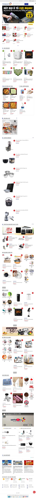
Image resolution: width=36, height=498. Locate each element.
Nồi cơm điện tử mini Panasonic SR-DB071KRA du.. (29, 447)
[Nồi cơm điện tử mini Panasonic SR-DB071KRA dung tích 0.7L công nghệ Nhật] (30, 443)
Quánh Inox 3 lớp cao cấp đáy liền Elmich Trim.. (9, 435)
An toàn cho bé (4, 360)
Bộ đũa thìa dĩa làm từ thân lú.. (17, 405)
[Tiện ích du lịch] (4, 341)
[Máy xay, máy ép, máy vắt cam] (9, 294)
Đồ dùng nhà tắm (26, 260)
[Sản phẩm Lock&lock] (26, 402)
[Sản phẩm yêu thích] (31, 379)
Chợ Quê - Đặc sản (26, 398)
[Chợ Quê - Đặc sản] (26, 394)
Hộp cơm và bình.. (26, 282)
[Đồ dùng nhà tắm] (26, 256)
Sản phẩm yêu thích (31, 383)
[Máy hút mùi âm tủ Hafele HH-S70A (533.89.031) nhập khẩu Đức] (5, 239)
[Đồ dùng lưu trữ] (31, 263)
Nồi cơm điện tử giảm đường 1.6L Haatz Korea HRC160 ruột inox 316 (7, 63)
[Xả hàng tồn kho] (31, 387)
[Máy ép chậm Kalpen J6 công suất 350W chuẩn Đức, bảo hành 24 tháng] (21, 246)
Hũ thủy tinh (31, 259)
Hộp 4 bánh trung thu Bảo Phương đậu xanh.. (13, 111)
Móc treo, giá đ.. (4, 353)
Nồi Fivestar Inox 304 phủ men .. (7, 281)
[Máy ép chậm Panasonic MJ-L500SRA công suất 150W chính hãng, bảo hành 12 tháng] (23, 432)
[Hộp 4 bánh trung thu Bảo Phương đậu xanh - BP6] (13, 105)
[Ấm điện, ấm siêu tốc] (9, 309)
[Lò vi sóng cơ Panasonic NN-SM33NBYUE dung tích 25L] (23, 444)
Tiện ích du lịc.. (4, 345)
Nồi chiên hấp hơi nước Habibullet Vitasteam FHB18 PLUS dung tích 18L (17, 63)
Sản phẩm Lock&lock (26, 406)
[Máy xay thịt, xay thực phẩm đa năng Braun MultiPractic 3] (18, 14)
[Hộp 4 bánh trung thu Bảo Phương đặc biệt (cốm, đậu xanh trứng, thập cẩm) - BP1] (13, 91)
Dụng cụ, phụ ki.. (9, 353)
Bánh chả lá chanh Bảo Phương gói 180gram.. (5, 97)
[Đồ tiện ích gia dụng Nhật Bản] (9, 341)
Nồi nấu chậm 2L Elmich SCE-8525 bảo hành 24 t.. (9, 445)
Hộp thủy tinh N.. (26, 274)
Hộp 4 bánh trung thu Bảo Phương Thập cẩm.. (6, 111)
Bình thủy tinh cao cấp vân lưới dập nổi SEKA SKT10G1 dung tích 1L (17, 80)
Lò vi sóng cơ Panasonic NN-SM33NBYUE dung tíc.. (22, 448)
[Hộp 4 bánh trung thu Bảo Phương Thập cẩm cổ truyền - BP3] (6, 105)
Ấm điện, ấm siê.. (10, 313)
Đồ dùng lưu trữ (31, 266)
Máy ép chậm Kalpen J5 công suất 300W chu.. (22, 140)
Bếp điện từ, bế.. (10, 305)
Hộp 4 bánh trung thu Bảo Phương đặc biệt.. (13, 97)
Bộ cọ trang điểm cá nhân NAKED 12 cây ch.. (29, 98)
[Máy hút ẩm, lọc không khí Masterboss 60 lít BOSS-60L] (21, 239)
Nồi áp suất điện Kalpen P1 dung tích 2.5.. (22, 196)
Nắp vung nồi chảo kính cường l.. (17, 282)
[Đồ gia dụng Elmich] (31, 394)
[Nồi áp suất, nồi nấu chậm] (4, 302)
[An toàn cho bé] (4, 357)
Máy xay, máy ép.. (9, 298)
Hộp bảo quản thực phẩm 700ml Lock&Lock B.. (22, 98)
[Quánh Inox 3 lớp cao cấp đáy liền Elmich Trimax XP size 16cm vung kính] (6, 432)
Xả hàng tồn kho (31, 390)
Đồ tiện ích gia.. (9, 345)
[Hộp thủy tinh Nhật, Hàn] (26, 270)
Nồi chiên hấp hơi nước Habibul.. (18, 319)
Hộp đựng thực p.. (31, 274)
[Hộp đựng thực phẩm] (31, 270)
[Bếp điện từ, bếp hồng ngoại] (9, 302)
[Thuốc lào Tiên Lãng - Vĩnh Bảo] (26, 379)
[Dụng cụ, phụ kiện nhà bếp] (9, 349)
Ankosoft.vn (27, 495)
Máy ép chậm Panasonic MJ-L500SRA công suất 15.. (22, 436)
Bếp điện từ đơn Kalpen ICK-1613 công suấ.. (22, 182)
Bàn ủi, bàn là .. (4, 313)
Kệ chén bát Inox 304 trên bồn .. (18, 366)
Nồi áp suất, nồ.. (4, 305)
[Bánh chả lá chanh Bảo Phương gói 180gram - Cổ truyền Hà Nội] (6, 91)
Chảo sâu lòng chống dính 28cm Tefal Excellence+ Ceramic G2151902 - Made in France (28, 81)
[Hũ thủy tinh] (31, 256)
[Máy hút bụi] (4, 294)
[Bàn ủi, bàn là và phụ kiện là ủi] (4, 309)
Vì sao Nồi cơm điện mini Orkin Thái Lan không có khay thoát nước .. (17, 467)
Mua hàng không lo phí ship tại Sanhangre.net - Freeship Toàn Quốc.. (7, 467)
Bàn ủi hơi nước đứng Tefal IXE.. (28, 319)
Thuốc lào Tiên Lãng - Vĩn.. (26, 383)
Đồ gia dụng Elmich (31, 398)
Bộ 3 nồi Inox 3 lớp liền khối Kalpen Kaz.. (21, 168)
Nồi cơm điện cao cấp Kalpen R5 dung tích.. (22, 154)
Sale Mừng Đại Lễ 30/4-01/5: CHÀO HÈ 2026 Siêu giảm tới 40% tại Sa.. (28, 467)
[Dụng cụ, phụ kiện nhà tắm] (9, 357)
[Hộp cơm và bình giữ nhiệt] (26, 278)
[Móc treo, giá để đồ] (4, 349)
